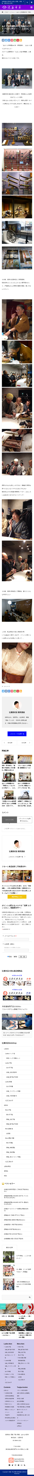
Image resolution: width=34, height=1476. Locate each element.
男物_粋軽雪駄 (10, 1147)
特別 (5, 1176)
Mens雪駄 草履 (9, 1138)
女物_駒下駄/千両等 (12, 1077)
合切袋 (8, 1133)
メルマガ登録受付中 (10, 1420)
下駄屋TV (7, 1415)
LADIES (6, 1049)
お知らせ (6, 1390)
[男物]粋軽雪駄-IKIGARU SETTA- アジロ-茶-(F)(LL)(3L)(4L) (16, 1196)
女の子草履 (9, 1086)
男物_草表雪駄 (10, 1152)
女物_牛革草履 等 (11, 1096)
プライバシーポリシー (22, 1420)
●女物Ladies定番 (17, 975)
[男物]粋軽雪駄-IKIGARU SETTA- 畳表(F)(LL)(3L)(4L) (16, 1203)
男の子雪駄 (9, 1143)
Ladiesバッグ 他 (10, 1053)
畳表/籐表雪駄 (21, 1360)
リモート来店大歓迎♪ (22, 1390)
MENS (6, 1105)
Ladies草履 (8, 1081)
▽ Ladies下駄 (7, 1346)
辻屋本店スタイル (9, 1401)
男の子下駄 (9, 1114)
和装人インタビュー (10, 1409)
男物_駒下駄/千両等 (12, 1124)
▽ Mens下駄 (20, 1346)
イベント (10, 33)
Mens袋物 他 (9, 1128)
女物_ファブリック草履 (13, 1091)
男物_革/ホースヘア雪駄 (13, 1157)
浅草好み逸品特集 (9, 1398)
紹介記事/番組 (20, 1401)
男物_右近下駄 (10, 1119)
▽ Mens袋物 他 (21, 1374)
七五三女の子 (9, 1100)
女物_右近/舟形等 (11, 1072)
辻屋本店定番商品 (9, 1396)
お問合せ (19, 1426)
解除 (15, 956)
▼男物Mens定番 (17, 989)
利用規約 (19, 1423)
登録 (10, 956)
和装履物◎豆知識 (9, 1407)
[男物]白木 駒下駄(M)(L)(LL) (12, 1229)
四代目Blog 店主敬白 (10, 1417)
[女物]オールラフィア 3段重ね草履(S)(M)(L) (16, 1209)
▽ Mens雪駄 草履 (21, 1357)
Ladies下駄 (8, 1063)
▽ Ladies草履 (7, 1360)
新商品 (6, 1171)
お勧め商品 (7, 1166)
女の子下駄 (9, 1067)
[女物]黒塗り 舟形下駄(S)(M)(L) (13, 1224)
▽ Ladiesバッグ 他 (9, 1374)
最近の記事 (9, 1247)
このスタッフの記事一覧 (17, 734)
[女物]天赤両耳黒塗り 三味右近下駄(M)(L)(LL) (16, 1190)
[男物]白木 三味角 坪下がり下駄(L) (14, 1215)
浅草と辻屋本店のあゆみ (23, 1404)
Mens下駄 (8, 1110)
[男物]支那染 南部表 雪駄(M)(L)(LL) (14, 1220)
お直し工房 (20, 1412)
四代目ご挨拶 (20, 1398)
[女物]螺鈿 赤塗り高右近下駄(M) (13, 1238)
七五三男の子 (9, 1161)
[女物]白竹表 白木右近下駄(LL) (13, 1234)
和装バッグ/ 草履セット (13, 1058)
